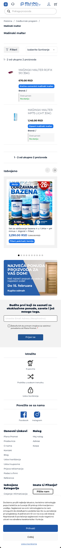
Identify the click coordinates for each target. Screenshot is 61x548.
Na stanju (24, 99)
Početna (8, 21)
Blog (6, 455)
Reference (9, 478)
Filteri (13, 49)
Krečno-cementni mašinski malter (36, 86)
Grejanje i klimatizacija (16, 493)
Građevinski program (26, 21)
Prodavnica (9, 441)
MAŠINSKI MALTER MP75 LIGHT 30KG (40, 111)
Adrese (36, 441)
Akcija (15, 184)
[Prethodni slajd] (47, 170)
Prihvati (30, 528)
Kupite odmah (16, 290)
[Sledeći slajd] (54, 170)
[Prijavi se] (48, 4)
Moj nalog (38, 436)
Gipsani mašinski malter (40, 126)
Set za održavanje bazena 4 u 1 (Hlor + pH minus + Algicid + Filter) (30, 229)
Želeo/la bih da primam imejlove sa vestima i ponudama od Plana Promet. (31, 327)
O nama (8, 446)
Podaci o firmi (11, 473)
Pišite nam (43, 491)
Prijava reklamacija (13, 468)
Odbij (30, 536)
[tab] (19, 255)
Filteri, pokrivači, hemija (21, 241)
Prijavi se (30, 337)
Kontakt (8, 450)
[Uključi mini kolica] (55, 4)
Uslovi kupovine (12, 464)
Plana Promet (11, 436)
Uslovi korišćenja (29, 544)
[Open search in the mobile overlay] (30, 11)
